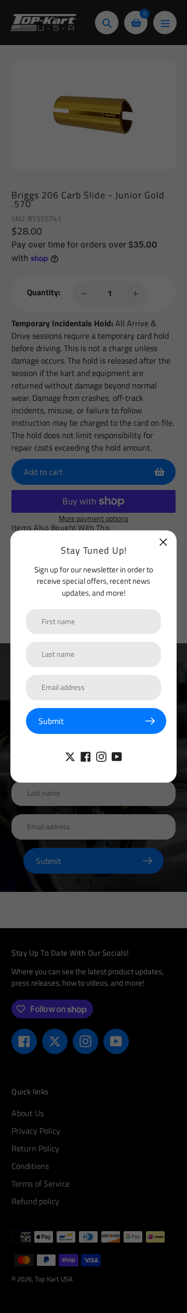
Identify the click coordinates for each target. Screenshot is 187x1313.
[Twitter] (70, 755)
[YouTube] (117, 755)
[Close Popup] (163, 542)
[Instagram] (101, 755)
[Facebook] (86, 755)
